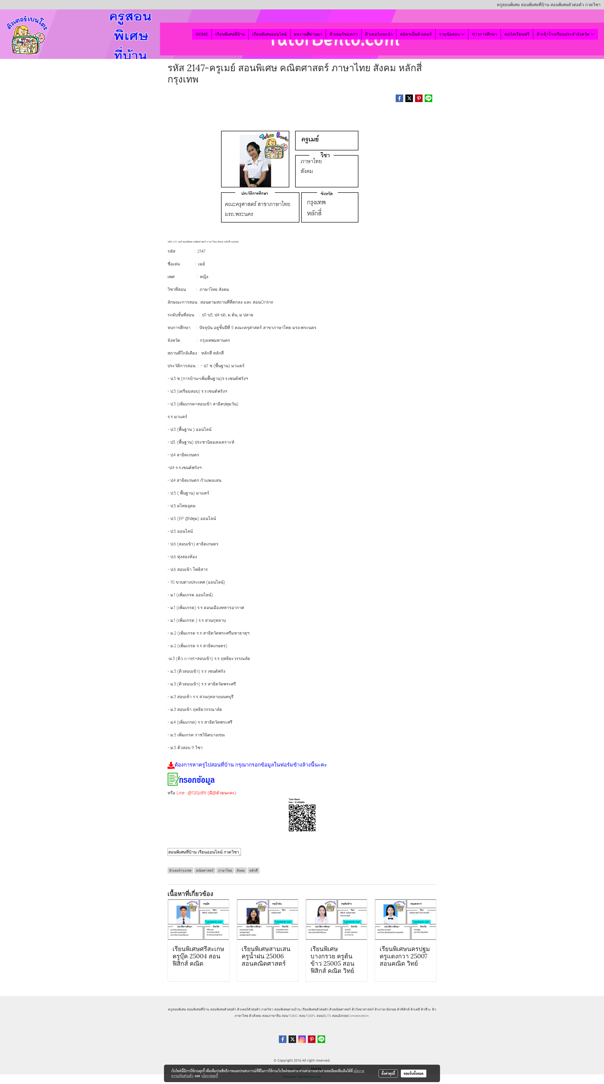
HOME (202, 34)
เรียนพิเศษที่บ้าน (230, 34)
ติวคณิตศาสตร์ (340, 1009)
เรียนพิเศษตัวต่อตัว (315, 1009)
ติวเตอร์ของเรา (344, 34)
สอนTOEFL (307, 1016)
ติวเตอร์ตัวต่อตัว (248, 1009)
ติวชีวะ (426, 1009)
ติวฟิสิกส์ (403, 1009)
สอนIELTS (324, 1016)
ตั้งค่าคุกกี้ (388, 1073)
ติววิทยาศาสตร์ (363, 1009)
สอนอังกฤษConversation (350, 1016)
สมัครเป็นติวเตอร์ (416, 34)
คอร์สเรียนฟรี (516, 34)
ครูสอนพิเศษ (177, 1009)
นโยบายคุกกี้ (209, 1076)
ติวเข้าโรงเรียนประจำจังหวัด (564, 34)
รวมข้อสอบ (450, 34)
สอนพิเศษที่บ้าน (198, 1009)
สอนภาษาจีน (271, 1016)
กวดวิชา (267, 1009)
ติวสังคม (255, 1016)
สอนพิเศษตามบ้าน (287, 1009)
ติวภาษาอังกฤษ (385, 1009)
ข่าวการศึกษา (484, 34)
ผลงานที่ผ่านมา (308, 34)
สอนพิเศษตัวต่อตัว (223, 1009)
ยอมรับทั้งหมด (414, 1073)
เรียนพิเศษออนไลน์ (269, 34)
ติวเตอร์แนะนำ (379, 34)
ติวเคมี (415, 1009)
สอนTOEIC (290, 1016)
